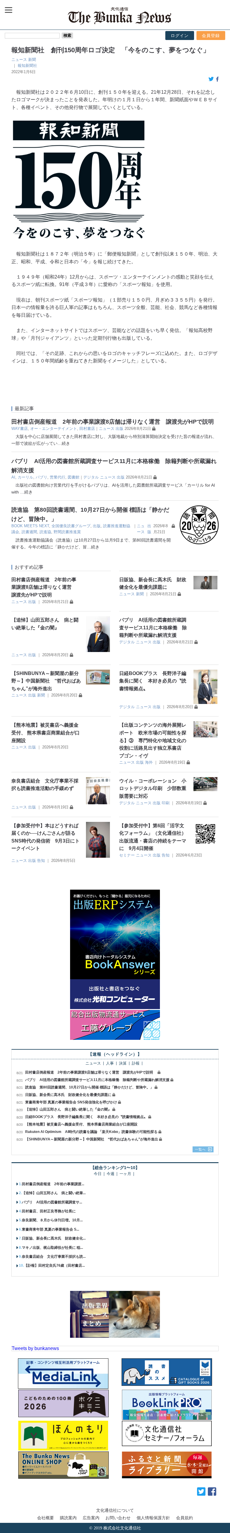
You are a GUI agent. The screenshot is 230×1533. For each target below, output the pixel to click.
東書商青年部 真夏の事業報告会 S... (50, 1229)
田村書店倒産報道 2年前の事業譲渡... (53, 1184)
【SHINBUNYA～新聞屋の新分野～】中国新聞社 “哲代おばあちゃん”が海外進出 (46, 681)
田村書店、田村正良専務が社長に (49, 1211)
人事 (110, 1063)
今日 (98, 1174)
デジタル (91, 477)
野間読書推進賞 (67, 532)
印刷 (166, 803)
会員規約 (184, 1517)
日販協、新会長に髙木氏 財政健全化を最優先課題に (68, 1095)
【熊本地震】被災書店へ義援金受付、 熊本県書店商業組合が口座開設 (45, 732)
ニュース (19, 59)
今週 (110, 1174)
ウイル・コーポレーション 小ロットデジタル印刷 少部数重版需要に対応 (152, 788)
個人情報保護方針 (153, 1517)
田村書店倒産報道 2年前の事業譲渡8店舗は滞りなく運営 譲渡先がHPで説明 (115, 422)
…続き (64, 443)
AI (13, 477)
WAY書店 (19, 428)
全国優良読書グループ (71, 526)
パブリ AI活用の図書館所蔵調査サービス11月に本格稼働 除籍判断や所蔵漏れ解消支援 (153, 627)
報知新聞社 (27, 65)
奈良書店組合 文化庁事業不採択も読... (54, 1256)
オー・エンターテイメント (53, 428)
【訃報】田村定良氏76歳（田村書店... (54, 1265)
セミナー (127, 855)
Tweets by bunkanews (35, 1348)
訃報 (136, 1063)
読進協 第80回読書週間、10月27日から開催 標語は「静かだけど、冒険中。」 (89, 1087)
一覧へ (200, 1149)
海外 (149, 762)
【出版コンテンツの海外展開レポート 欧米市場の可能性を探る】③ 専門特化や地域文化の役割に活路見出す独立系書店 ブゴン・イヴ (152, 740)
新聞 (32, 59)
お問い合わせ (118, 1517)
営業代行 (57, 477)
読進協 (45, 532)
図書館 (73, 477)
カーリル (25, 477)
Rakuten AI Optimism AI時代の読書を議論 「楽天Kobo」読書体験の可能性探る (91, 1132)
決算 (123, 1063)
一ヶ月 (125, 1174)
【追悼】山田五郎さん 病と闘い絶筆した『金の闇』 (68, 1109)
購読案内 (68, 1517)
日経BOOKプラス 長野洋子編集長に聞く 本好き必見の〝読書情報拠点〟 (152, 681)
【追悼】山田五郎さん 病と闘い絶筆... (54, 1193)
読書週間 (29, 532)
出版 (119, 428)
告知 (41, 860)
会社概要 (45, 1517)
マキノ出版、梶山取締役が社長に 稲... (52, 1248)
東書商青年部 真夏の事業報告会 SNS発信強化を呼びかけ (71, 1102)
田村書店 (87, 428)
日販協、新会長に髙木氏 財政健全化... (54, 1238)
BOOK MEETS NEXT (30, 526)
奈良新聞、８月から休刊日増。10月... (52, 1220)
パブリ (41, 477)
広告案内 (91, 1517)
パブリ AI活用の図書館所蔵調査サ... (52, 1202)
